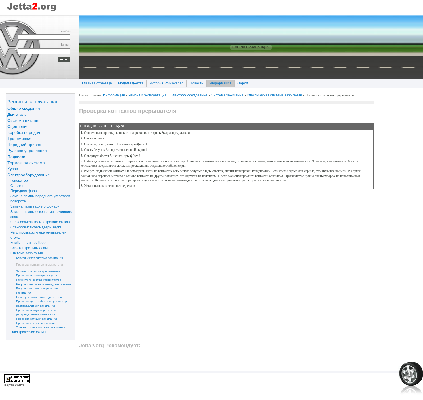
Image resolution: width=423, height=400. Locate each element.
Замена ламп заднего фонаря (33, 206)
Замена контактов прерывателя (33, 271)
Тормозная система (26, 162)
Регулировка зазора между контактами (39, 284)
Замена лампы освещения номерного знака (39, 214)
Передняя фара (22, 190)
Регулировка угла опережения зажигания (32, 290)
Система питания (24, 120)
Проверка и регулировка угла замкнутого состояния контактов (34, 277)
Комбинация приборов (27, 242)
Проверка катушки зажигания (32, 318)
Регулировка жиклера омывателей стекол (36, 235)
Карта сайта (14, 385)
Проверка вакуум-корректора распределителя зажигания (31, 312)
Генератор (17, 180)
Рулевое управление (27, 150)
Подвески (16, 156)
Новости (194, 82)
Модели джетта (129, 82)
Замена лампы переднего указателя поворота (38, 198)
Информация (218, 82)
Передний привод (24, 144)
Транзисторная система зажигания (36, 327)
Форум (241, 82)
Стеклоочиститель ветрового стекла (38, 221)
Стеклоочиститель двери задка (34, 227)
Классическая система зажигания (35, 257)
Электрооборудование (28, 174)
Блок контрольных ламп (28, 247)
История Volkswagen (165, 82)
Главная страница (95, 82)
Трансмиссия (20, 138)
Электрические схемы (26, 331)
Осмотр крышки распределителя (34, 297)
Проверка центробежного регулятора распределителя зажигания (38, 303)
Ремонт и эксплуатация (32, 101)
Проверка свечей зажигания (31, 323)
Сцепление (18, 126)
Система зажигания (25, 253)
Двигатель (16, 114)
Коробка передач (23, 132)
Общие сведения (23, 108)
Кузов (12, 168)
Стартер (15, 185)
